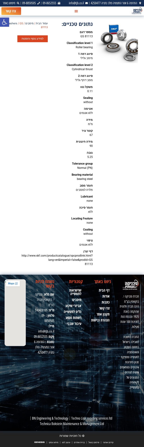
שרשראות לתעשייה (75, 292)
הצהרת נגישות (100, 320)
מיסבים (29, 23)
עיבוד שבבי (74, 323)
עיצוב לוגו (66, 442)
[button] (4, 22)
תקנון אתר (103, 314)
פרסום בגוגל (94, 442)
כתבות (106, 302)
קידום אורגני (108, 442)
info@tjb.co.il (46, 331)
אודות (106, 296)
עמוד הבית (42, 23)
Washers (12, 23)
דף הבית (104, 290)
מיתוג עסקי (53, 442)
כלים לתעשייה (72, 311)
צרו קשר (104, 308)
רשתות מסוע (73, 317)
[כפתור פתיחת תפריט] (76, 11)
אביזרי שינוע (73, 305)
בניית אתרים (79, 442)
